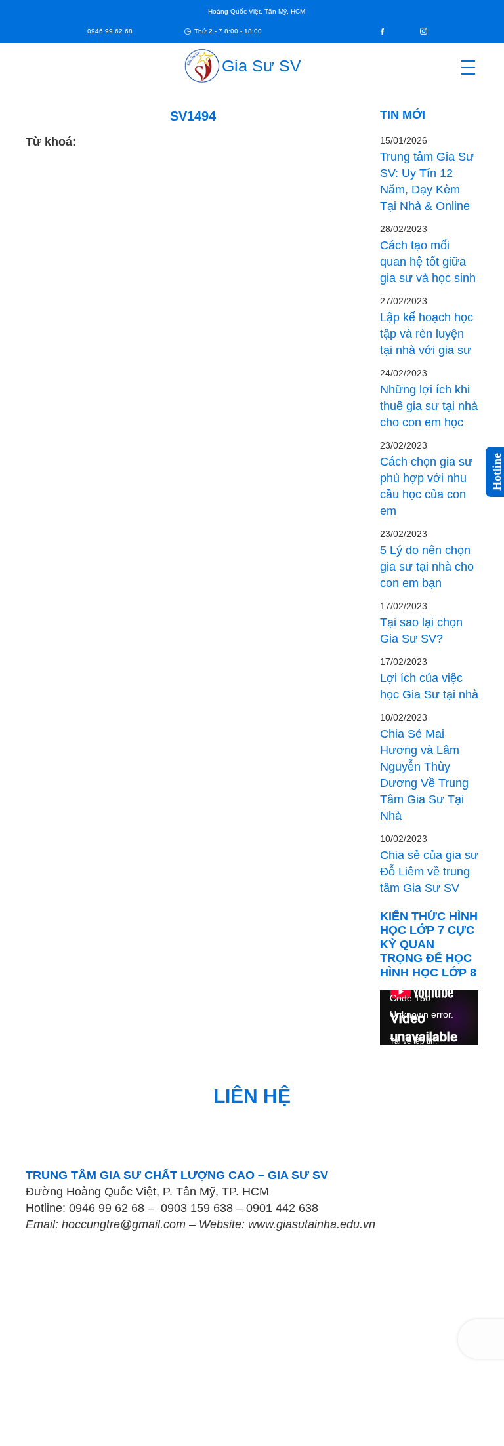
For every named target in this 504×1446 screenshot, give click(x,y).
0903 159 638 (197, 1208)
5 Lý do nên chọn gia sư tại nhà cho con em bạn (427, 567)
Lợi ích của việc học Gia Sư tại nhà (429, 686)
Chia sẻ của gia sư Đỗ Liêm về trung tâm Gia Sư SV (429, 871)
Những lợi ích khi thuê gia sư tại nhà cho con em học (429, 406)
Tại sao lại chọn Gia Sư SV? (421, 630)
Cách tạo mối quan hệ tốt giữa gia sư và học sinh (428, 262)
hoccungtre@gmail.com (124, 1224)
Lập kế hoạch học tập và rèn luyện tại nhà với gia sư (426, 334)
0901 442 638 (282, 1208)
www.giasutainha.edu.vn (311, 1224)
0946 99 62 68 (106, 1208)
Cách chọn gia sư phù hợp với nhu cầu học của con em (426, 486)
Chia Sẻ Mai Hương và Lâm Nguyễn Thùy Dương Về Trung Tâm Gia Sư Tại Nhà (424, 774)
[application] (429, 1017)
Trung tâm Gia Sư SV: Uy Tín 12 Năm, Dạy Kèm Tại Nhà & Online (427, 181)
